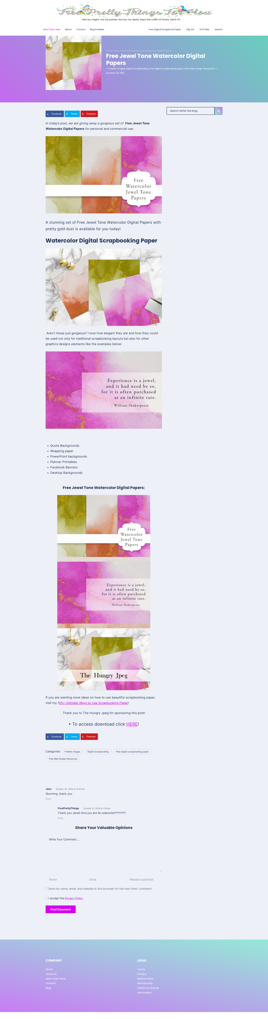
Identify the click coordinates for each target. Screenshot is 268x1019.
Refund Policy (145, 978)
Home (109, 50)
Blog (116, 50)
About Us (51, 974)
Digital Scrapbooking (137, 68)
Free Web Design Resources (199, 68)
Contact (51, 983)
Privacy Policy (74, 898)
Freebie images (117, 68)
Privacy (141, 974)
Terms (141, 969)
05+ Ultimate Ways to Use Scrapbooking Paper (93, 703)
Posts (123, 50)
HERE (132, 724)
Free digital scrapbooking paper (166, 68)
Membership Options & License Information (148, 988)
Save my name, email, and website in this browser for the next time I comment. (100, 888)
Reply (48, 798)
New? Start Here (56, 978)
